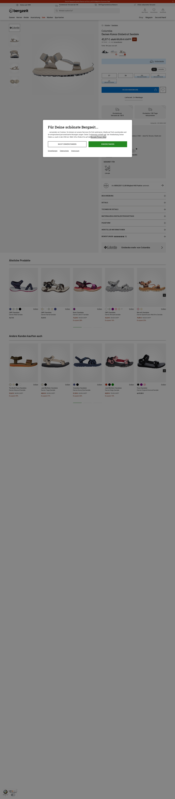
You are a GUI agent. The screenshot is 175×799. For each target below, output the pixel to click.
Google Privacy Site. (98, 137)
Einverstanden (107, 144)
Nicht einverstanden (67, 144)
